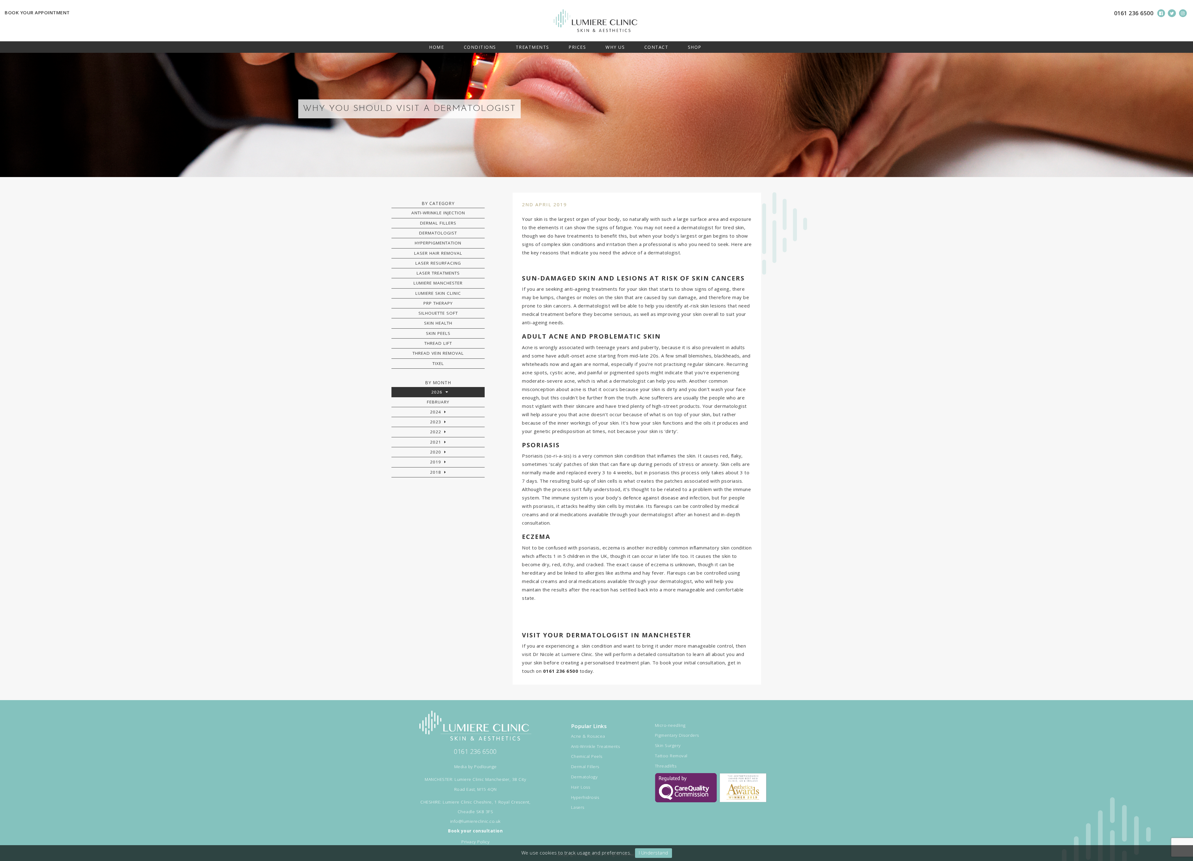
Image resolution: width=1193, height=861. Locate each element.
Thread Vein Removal (438, 353)
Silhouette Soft (438, 313)
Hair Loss (580, 787)
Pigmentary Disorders (677, 735)
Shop (695, 47)
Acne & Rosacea (588, 736)
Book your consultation (475, 831)
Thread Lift (438, 343)
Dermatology (584, 777)
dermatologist (594, 306)
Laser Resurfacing (438, 263)
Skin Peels (438, 333)
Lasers (577, 807)
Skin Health (438, 323)
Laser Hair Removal (438, 253)
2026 (436, 392)
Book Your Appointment (37, 12)
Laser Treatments (438, 273)
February (438, 402)
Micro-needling (670, 725)
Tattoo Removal (671, 755)
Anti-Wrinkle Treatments (595, 746)
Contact (656, 47)
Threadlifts (666, 766)
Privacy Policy (475, 842)
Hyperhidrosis (585, 797)
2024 (435, 412)
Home (436, 47)
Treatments (532, 47)
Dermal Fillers (438, 223)
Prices (577, 47)
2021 (435, 442)
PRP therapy (438, 303)
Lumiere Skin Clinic (438, 293)
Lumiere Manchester (438, 283)
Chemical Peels (586, 756)
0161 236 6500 (1134, 13)
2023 (435, 422)
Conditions (480, 47)
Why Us (615, 47)
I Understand (653, 853)
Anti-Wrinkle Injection (438, 213)
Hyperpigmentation (438, 243)
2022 (435, 432)
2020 (435, 452)
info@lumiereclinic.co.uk (475, 821)
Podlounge (485, 766)
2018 (435, 472)
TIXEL (438, 363)
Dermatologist (438, 233)
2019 (435, 462)
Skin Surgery (668, 745)
